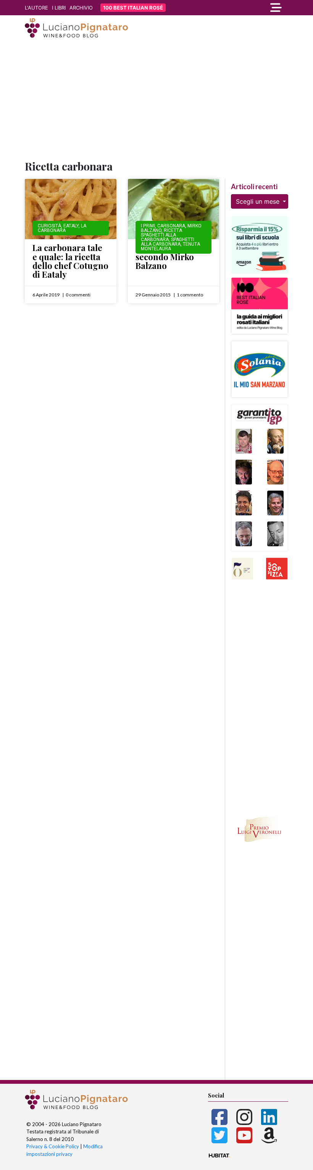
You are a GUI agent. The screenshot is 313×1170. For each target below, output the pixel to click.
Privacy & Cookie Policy (52, 1146)
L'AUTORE (36, 8)
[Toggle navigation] (248, 7)
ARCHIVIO (81, 8)
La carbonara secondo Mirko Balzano (165, 256)
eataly (71, 226)
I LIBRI (59, 8)
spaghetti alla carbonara (167, 242)
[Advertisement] (156, 100)
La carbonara (62, 228)
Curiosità (49, 226)
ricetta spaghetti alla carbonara (161, 235)
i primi (148, 226)
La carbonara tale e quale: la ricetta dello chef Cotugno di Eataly (70, 261)
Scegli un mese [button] (258, 201)
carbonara (171, 226)
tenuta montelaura (170, 246)
